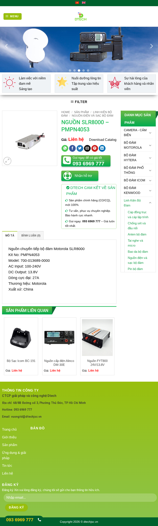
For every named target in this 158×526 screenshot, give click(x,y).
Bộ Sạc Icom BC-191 (21, 361)
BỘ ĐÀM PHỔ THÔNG (134, 170)
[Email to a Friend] (87, 148)
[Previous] (6, 46)
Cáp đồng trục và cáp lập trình (138, 214)
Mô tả (9, 235)
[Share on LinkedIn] (102, 148)
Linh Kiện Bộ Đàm (132, 203)
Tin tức (7, 465)
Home (65, 112)
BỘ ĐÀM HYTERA (130, 157)
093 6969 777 (19, 519)
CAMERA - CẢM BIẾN (135, 132)
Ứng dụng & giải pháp (14, 455)
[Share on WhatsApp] (65, 148)
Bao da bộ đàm (138, 251)
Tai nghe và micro (135, 243)
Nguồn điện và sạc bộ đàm (92, 115)
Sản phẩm (81, 112)
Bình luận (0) (30, 235)
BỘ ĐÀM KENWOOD (132, 190)
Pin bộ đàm (135, 269)
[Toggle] (150, 132)
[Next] (151, 46)
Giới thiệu (9, 437)
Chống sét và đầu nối (137, 225)
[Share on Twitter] (80, 148)
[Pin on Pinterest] (94, 148)
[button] (7, 161)
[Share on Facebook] (72, 148)
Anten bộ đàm (137, 234)
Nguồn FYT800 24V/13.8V (97, 363)
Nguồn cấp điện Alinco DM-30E (59, 363)
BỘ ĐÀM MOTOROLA (133, 145)
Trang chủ (9, 429)
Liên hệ (7, 473)
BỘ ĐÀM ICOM (134, 180)
